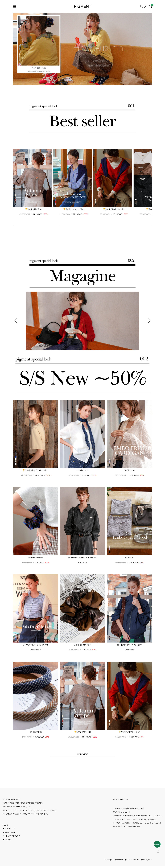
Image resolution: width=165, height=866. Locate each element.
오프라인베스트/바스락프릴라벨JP (129, 645)
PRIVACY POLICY (12, 836)
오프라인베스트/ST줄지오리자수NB (35, 645)
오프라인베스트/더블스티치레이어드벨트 (82, 557)
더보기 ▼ (82, 754)
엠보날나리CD (129, 470)
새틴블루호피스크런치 (35, 557)
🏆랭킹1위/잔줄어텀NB (33, 209)
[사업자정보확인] (150, 819)
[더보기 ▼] (82, 754)
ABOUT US (10, 829)
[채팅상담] (157, 844)
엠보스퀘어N (129, 557)
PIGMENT (82, 6)
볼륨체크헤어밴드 (35, 732)
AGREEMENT (10, 832)
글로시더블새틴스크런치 (82, 645)
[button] (17, 181)
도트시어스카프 (82, 470)
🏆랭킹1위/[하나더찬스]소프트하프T (36, 470)
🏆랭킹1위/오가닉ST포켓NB (73, 209)
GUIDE (8, 839)
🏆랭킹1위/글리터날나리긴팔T (114, 209)
